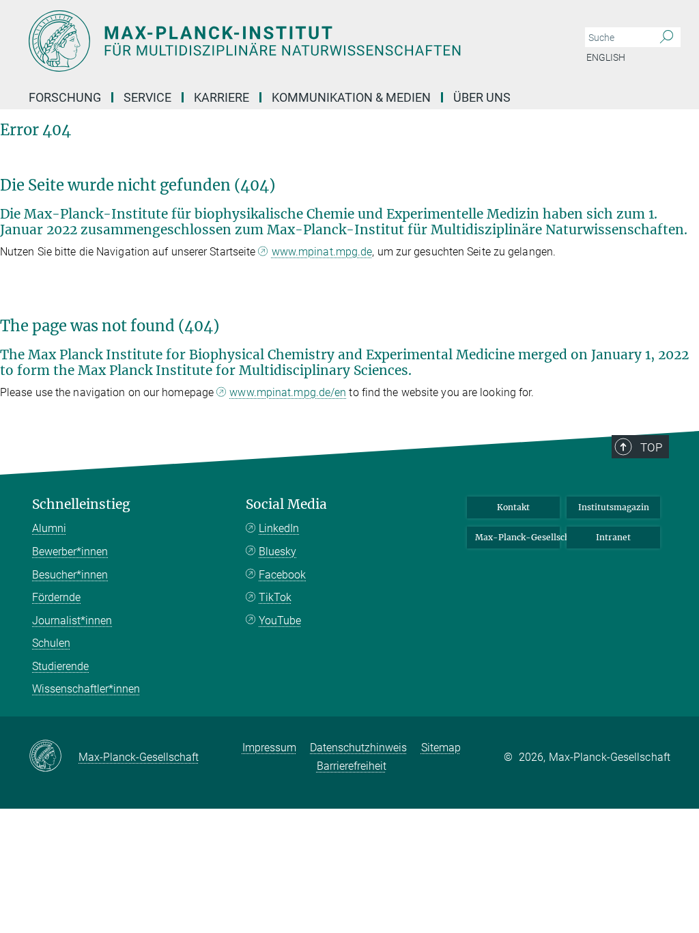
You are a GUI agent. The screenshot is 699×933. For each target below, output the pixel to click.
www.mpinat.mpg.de (322, 251)
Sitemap (441, 747)
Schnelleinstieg (81, 504)
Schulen (51, 643)
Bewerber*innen (70, 551)
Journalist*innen (72, 620)
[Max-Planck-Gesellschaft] (54, 756)
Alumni (49, 528)
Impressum (269, 747)
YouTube (280, 620)
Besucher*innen (70, 574)
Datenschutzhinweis (358, 747)
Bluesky (277, 551)
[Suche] (667, 37)
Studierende (60, 666)
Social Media (286, 504)
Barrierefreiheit (351, 766)
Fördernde (56, 597)
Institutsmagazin (613, 507)
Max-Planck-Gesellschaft (517, 537)
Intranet (613, 537)
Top (651, 447)
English (605, 57)
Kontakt (513, 507)
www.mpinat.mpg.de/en (287, 392)
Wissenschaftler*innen (86, 688)
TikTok (275, 597)
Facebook (282, 574)
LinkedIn (279, 528)
